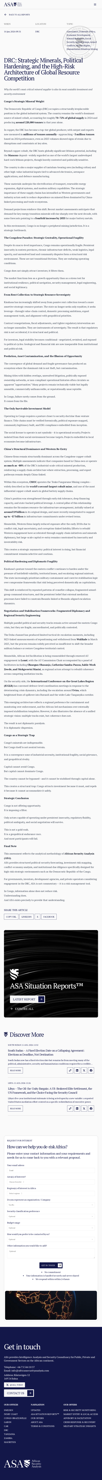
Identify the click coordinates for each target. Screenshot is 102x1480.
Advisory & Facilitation (77, 1418)
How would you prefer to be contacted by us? (28, 1234)
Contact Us (15, 1393)
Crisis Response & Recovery (79, 1422)
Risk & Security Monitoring (79, 1410)
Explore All (24, 1009)
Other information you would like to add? (27, 1245)
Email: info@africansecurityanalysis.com (26, 1370)
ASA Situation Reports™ (45, 1414)
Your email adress (15, 1165)
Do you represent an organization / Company (28, 1199)
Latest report (24, 999)
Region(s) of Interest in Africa (21, 1188)
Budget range (13, 1222)
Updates (35, 1410)
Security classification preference (23, 1211)
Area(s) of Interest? (16, 1176)
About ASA (37, 1422)
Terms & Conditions (42, 1426)
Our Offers (37, 1418)
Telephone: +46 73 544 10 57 (19, 1367)
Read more (15, 1070)
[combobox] (51, 1181)
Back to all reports (19, 14)
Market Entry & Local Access (80, 1414)
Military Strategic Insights (79, 1426)
